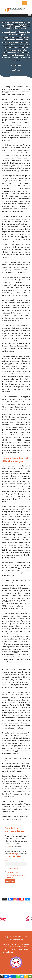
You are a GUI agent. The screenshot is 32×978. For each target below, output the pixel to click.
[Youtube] (21, 899)
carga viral (17, 310)
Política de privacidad (12, 947)
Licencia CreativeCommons (19, 949)
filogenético (6, 570)
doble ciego (7, 221)
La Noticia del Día (12, 868)
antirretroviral (12, 168)
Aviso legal (25, 944)
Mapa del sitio (15, 944)
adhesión (7, 325)
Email (6, 861)
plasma (10, 644)
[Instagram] (16, 899)
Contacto (6, 944)
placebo (27, 221)
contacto (8, 846)
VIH (26, 112)
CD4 (18, 280)
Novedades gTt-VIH (13, 872)
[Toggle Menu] (29, 15)
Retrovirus (5, 92)
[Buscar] (24, 3)
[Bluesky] (27, 899)
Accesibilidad (8, 952)
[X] (4, 899)
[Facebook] (10, 899)
